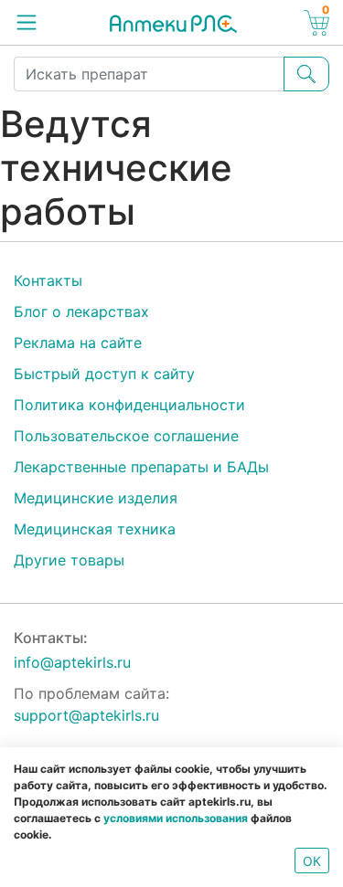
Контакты (48, 280)
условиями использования (175, 818)
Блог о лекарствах (81, 311)
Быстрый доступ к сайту (104, 373)
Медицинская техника (95, 529)
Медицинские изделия (95, 498)
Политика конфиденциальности (129, 405)
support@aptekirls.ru (86, 715)
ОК (312, 861)
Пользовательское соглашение (126, 436)
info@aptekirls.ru (72, 662)
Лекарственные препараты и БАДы (141, 467)
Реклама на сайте (78, 342)
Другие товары (69, 560)
